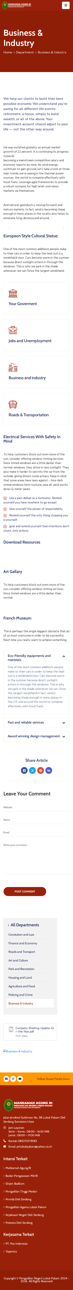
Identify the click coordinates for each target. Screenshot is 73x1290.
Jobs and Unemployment (30, 340)
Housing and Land (20, 977)
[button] (9, 228)
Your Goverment (23, 303)
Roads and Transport (21, 952)
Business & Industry (20, 1003)
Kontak (22, 1141)
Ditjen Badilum (15, 1183)
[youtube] (20, 1079)
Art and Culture (18, 960)
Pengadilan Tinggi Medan (21, 1191)
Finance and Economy (22, 943)
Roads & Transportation (29, 414)
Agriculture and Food (21, 986)
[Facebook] (24, 770)
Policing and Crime (20, 995)
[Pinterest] (40, 770)
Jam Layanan (16, 1127)
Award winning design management (34, 736)
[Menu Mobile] (66, 5)
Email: (29, 1146)
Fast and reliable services (26, 722)
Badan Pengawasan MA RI (22, 1175)
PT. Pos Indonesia (17, 1243)
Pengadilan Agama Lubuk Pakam (26, 1207)
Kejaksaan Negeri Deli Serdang (25, 1215)
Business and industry (27, 377)
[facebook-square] (6, 1079)
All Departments (24, 925)
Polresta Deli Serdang (19, 1222)
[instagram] (13, 1079)
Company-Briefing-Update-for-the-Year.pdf (35, 1030)
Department (25, 52)
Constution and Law (21, 934)
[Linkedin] (48, 770)
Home (7, 52)
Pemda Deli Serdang (18, 1199)
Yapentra (11, 1251)
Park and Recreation (21, 969)
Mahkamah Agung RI (18, 1168)
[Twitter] (32, 770)
